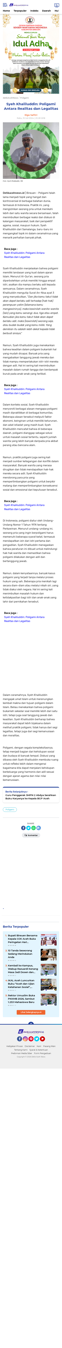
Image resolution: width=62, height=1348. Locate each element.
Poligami (10, 809)
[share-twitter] (28, 828)
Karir (39, 1046)
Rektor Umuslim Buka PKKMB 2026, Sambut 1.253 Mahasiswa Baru (21, 999)
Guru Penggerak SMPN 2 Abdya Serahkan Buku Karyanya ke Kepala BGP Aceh (30, 797)
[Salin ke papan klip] (38, 828)
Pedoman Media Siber (21, 1053)
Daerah (46, 10)
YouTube (44, 1042)
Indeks (34, 10)
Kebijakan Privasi (15, 1046)
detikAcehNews (10, 98)
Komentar (33, 835)
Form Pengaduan (42, 1053)
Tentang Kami (21, 1050)
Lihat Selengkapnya (30, 1012)
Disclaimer (30, 1046)
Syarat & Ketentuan (38, 1050)
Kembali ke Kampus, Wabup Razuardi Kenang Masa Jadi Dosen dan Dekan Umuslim (23, 969)
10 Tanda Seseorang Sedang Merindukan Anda (20, 954)
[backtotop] (31, 1024)
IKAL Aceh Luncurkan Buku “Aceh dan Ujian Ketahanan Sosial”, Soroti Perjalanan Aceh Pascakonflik (21, 984)
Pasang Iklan (49, 1046)
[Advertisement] (31, 657)
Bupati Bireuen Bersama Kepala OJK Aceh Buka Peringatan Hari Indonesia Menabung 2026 (22, 939)
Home (6, 10)
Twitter (38, 1042)
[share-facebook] (23, 828)
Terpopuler (20, 10)
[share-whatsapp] (33, 828)
